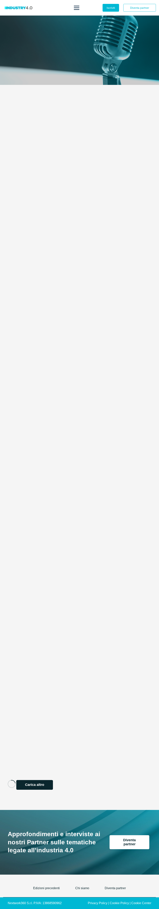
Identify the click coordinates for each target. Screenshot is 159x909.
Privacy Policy (97, 903)
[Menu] (76, 8)
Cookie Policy (119, 903)
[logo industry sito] (18, 7)
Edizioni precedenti (46, 888)
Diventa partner (115, 888)
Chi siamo (82, 888)
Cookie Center (141, 903)
